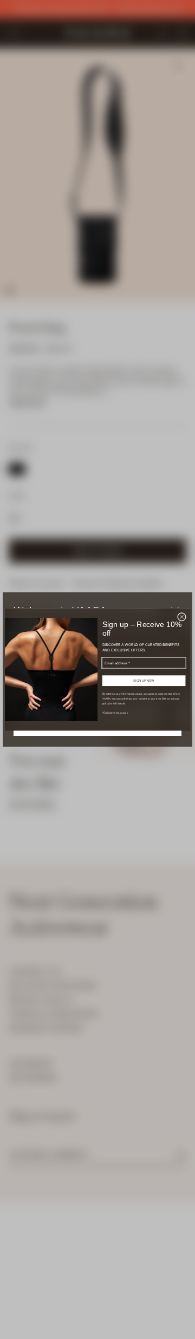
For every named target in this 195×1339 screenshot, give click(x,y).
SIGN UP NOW (143, 680)
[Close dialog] (181, 616)
